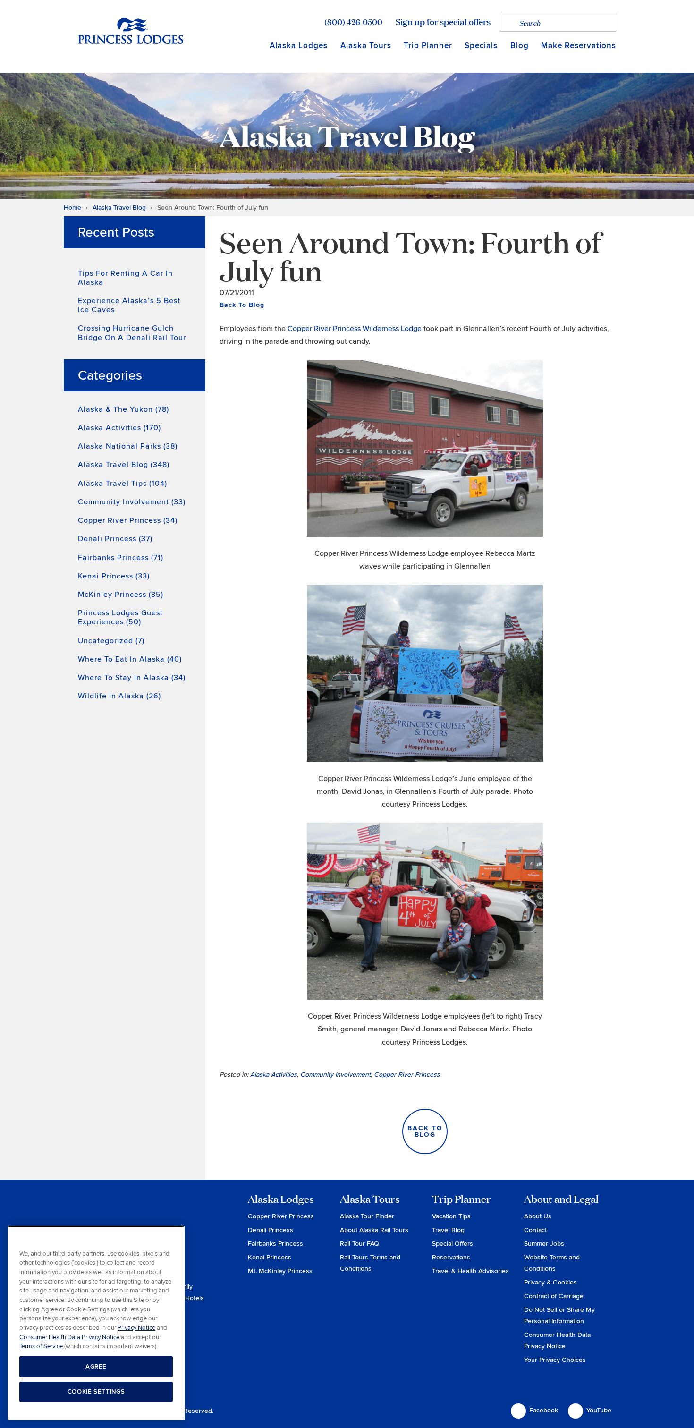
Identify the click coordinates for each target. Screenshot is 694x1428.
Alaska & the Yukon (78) (123, 409)
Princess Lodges (130, 1213)
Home (72, 208)
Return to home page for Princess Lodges (130, 31)
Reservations (451, 1257)
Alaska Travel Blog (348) (123, 464)
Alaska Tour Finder (367, 1216)
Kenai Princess (269, 1257)
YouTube (598, 1410)
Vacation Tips (451, 1216)
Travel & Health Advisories (470, 1271)
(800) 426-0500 (353, 21)
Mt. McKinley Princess (280, 1271)
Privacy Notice (136, 1328)
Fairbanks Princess (275, 1244)
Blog (519, 46)
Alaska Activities (273, 1075)
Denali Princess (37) (115, 539)
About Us (537, 1216)
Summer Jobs (544, 1244)
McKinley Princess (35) (120, 594)
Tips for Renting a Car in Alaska (125, 278)
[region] (96, 1323)
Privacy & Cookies (550, 1282)
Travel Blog (448, 1230)
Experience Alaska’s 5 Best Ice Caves (129, 305)
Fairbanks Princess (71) (120, 557)
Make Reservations (578, 46)
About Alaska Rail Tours (374, 1230)
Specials (481, 46)
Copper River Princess (407, 1075)
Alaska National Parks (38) (128, 446)
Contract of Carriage (554, 1296)
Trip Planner (428, 46)
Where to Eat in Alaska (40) (130, 659)
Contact (535, 1230)
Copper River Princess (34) (128, 520)
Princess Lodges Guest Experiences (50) (120, 617)
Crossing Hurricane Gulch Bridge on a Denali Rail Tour (132, 332)
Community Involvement (335, 1075)
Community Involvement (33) (132, 502)
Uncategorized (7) (111, 641)
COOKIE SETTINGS (96, 1391)
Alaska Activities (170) (119, 428)
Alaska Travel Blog (119, 208)
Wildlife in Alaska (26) (119, 696)
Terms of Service (41, 1346)
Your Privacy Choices (555, 1360)
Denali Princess (270, 1230)
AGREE (96, 1366)
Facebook (543, 1410)
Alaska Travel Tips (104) (122, 483)
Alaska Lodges (299, 46)
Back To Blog (242, 305)
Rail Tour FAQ (359, 1244)
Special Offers (452, 1244)
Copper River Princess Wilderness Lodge (355, 328)
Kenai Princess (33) (114, 576)
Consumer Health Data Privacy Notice (69, 1337)
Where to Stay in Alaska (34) (132, 677)
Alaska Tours (365, 46)
